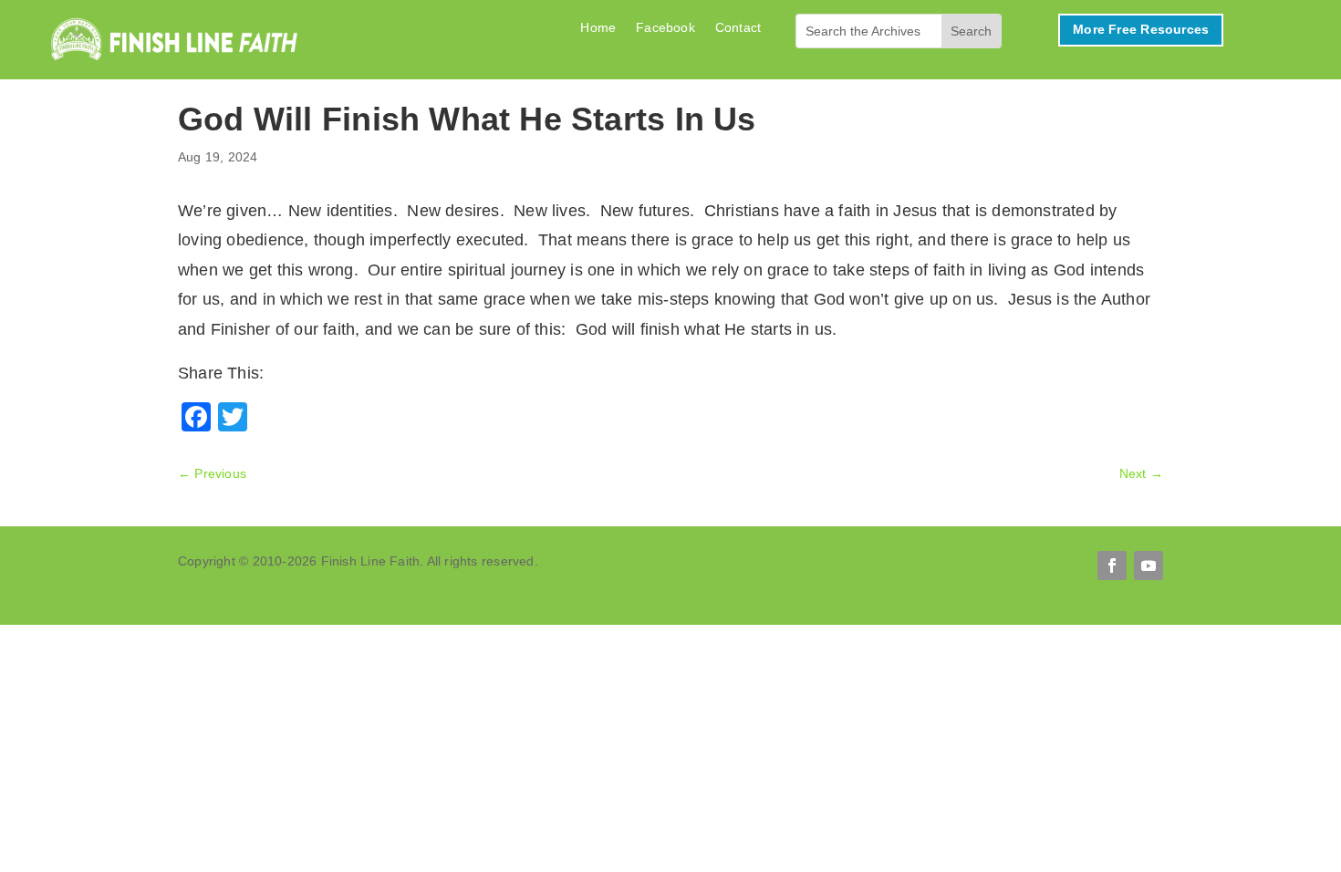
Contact (738, 28)
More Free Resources (1141, 29)
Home (598, 28)
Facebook (665, 28)
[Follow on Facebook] (1112, 565)
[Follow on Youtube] (1148, 565)
